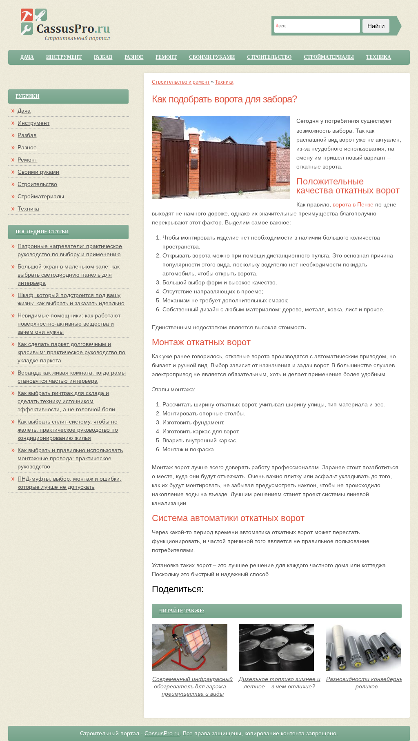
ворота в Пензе (354, 204)
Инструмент (64, 57)
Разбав (103, 57)
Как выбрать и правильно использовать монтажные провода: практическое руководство (70, 458)
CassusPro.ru (162, 733)
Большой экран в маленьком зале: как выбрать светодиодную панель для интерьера (69, 274)
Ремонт (166, 57)
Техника (378, 57)
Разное (134, 57)
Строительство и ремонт (181, 82)
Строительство (269, 57)
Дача (27, 57)
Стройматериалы (329, 57)
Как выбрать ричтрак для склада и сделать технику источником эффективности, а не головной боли (66, 401)
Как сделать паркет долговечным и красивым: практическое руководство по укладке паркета (71, 352)
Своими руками (212, 57)
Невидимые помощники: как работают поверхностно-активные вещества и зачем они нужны (69, 323)
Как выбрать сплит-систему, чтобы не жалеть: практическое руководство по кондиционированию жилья (68, 429)
